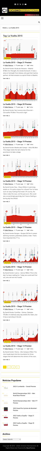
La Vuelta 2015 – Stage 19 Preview (17, 141)
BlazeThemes (30, 448)
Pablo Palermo (9, 65)
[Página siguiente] (17, 367)
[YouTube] (25, 4)
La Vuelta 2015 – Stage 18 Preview (17, 181)
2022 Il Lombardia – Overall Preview (24, 386)
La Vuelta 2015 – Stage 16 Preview (17, 267)
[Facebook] (15, 4)
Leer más (5, 78)
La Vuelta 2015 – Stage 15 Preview (17, 306)
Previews (7, 58)
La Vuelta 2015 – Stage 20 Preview (17, 104)
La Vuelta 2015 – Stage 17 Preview (17, 227)
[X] (20, 4)
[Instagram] (17, 4)
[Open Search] (39, 22)
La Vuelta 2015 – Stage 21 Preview (17, 62)
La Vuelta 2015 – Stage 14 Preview (17, 346)
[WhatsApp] (23, 4)
